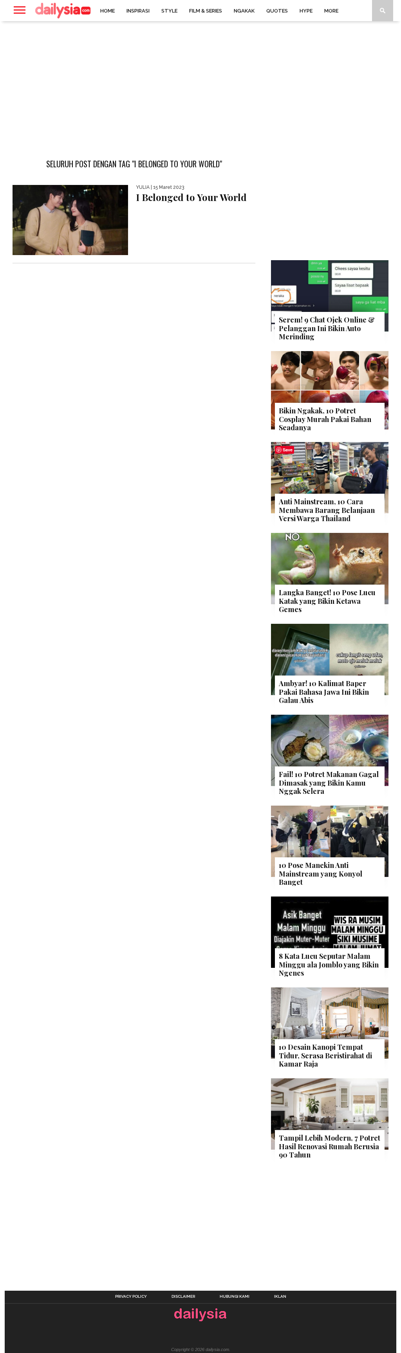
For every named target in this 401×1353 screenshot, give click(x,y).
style (169, 11)
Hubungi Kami (234, 1297)
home (107, 11)
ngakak (244, 11)
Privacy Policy (131, 1297)
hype (306, 11)
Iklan (280, 1297)
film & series (205, 11)
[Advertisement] (200, 84)
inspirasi (138, 11)
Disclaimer (183, 1297)
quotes (277, 11)
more (331, 11)
